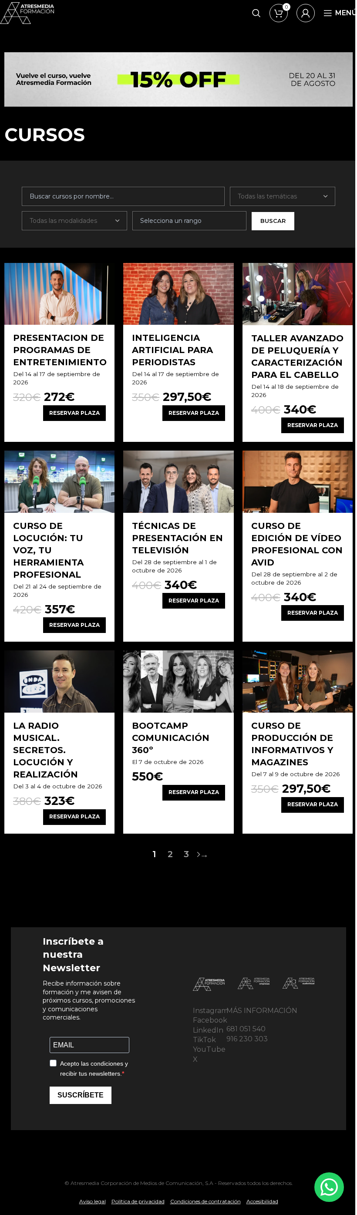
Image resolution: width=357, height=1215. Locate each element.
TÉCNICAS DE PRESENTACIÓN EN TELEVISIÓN (177, 538)
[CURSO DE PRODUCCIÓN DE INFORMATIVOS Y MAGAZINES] (297, 681)
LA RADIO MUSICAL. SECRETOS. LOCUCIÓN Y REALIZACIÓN (45, 750)
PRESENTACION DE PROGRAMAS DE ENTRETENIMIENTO (60, 350)
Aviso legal (92, 1201)
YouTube (209, 1049)
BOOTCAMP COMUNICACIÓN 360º (170, 737)
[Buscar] (256, 13)
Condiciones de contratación (205, 1201)
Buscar (273, 220)
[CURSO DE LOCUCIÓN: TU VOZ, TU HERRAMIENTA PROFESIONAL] (59, 481)
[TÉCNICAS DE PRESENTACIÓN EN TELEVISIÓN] (178, 481)
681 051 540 (246, 1029)
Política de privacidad (138, 1201)
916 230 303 (247, 1039)
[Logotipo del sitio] (27, 12)
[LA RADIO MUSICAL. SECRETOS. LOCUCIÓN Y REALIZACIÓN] (59, 681)
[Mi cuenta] (305, 13)
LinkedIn (208, 1030)
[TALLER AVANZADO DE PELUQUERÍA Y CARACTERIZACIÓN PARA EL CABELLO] (297, 294)
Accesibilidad (262, 1201)
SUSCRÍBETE (80, 1095)
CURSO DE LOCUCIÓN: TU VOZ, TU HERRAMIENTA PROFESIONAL (48, 550)
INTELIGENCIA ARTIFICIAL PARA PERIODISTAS (172, 350)
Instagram (210, 1010)
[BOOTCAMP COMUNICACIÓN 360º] (178, 681)
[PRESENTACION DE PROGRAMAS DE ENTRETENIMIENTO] (59, 294)
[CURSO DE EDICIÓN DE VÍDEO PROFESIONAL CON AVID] (297, 481)
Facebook (210, 1020)
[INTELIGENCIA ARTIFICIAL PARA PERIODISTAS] (178, 294)
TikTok (204, 1040)
